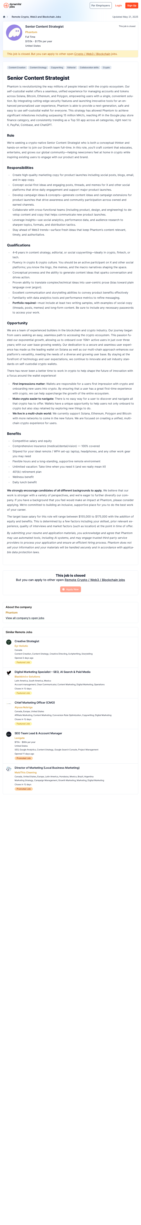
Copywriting (57, 67)
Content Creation (17, 67)
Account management (25, 684)
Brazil (80, 776)
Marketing (81, 780)
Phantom (31, 32)
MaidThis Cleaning (26, 772)
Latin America (21, 680)
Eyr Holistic (21, 645)
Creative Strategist (27, 641)
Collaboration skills (89, 67)
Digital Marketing (85, 684)
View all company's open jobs (25, 618)
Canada (18, 650)
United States (33, 45)
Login (118, 5)
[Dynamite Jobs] (4, 16)
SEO (17, 749)
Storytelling (87, 653)
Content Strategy (38, 67)
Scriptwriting (74, 653)
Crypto (106, 67)
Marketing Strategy (24, 780)
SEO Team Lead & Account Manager (38, 733)
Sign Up (131, 5)
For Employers (100, 5)
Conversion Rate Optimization (66, 715)
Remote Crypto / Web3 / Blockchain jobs (95, 580)
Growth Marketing (67, 780)
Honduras (64, 776)
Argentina (89, 776)
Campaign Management (45, 780)
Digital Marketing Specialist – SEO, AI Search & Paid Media (52, 672)
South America (36, 680)
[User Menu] (85, 5)
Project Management (88, 749)
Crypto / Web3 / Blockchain (92, 54)
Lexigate (20, 737)
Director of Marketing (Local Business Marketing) (47, 767)
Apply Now (72, 589)
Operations (99, 684)
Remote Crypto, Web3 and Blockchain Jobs (36, 16)
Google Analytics (28, 749)
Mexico (47, 680)
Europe (26, 711)
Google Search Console (66, 749)
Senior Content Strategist (44, 26)
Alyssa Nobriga (23, 707)
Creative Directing (58, 653)
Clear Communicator (46, 684)
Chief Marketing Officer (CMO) (35, 702)
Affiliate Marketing (23, 715)
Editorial (71, 67)
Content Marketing (66, 684)
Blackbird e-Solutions (27, 676)
